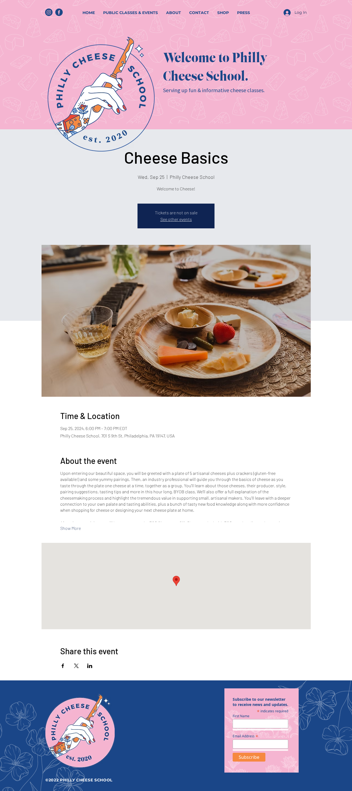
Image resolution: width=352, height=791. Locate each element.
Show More (70, 528)
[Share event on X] (76, 666)
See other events (176, 219)
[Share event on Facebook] (62, 666)
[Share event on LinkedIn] (89, 666)
